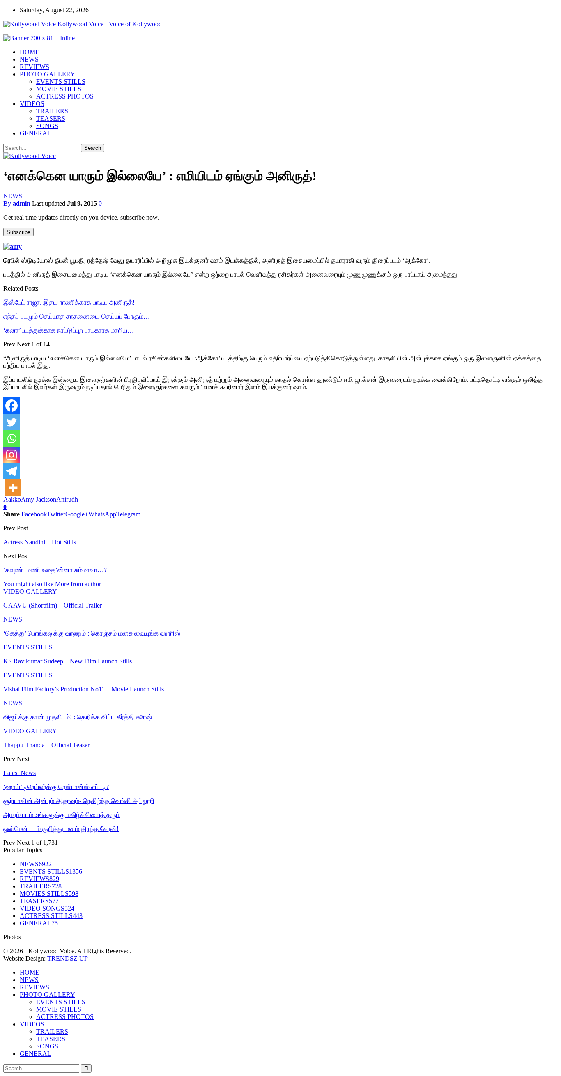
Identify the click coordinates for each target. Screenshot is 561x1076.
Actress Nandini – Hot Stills (39, 542)
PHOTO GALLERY (47, 74)
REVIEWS (34, 66)
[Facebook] (11, 405)
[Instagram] (11, 455)
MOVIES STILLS (49, 893)
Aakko (12, 499)
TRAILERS (52, 111)
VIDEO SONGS (47, 908)
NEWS (29, 59)
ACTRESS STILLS (51, 915)
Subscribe (18, 232)
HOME (29, 51)
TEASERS (50, 118)
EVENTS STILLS (60, 81)
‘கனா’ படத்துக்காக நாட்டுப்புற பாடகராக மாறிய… (68, 330)
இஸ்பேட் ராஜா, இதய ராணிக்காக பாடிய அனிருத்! (69, 302)
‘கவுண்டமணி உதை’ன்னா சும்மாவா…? (55, 570)
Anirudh (67, 499)
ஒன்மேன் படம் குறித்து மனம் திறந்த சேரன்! (61, 828)
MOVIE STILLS (58, 88)
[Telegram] (11, 471)
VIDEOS (32, 103)
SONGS (47, 125)
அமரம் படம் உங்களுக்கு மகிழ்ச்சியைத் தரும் (61, 814)
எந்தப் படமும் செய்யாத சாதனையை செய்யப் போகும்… (76, 316)
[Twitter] (11, 422)
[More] (13, 487)
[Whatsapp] (11, 438)
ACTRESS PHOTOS (65, 96)
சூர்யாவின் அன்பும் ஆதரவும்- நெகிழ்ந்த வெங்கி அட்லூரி (78, 800)
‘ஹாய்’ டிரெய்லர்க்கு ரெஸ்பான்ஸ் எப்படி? (56, 786)
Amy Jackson (38, 499)
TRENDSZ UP (67, 958)
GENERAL (35, 133)
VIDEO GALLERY (30, 591)
